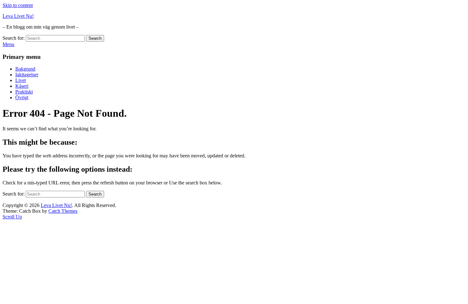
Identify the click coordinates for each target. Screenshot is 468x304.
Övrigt (21, 97)
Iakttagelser (26, 74)
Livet (20, 80)
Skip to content (18, 5)
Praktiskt (24, 91)
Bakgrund (25, 69)
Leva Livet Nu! (18, 16)
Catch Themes (62, 211)
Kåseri (21, 86)
